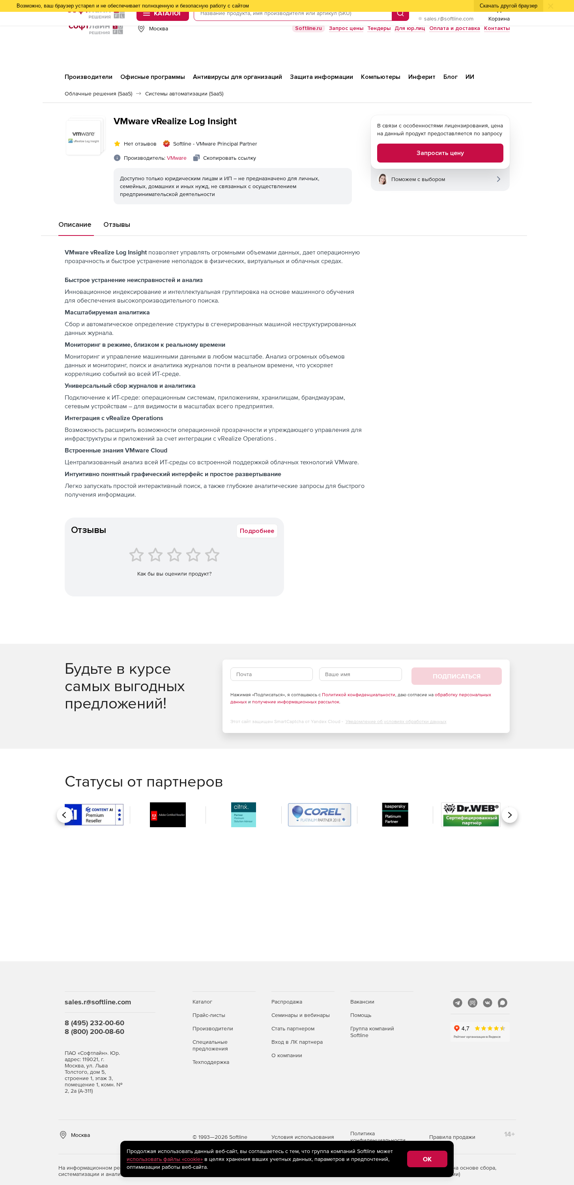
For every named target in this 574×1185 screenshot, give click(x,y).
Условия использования (302, 1137)
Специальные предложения (210, 1045)
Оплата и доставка (454, 28)
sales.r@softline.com (448, 18)
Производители (213, 1028)
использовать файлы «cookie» (165, 1159)
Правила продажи (452, 1137)
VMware (177, 158)
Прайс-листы (209, 1015)
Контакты (497, 28)
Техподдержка (211, 1062)
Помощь (360, 1015)
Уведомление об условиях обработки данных (396, 721)
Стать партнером (292, 1028)
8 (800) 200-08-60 (94, 1031)
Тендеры (379, 28)
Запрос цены (346, 28)
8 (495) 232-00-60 (94, 1023)
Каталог (202, 1001)
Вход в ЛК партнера (297, 1042)
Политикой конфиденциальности (358, 694)
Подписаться (457, 676)
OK (427, 1159)
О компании (286, 1055)
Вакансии (362, 1001)
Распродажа (286, 1001)
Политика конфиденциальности (378, 1136)
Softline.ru (308, 28)
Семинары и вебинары (300, 1015)
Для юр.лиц (410, 28)
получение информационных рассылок (295, 702)
